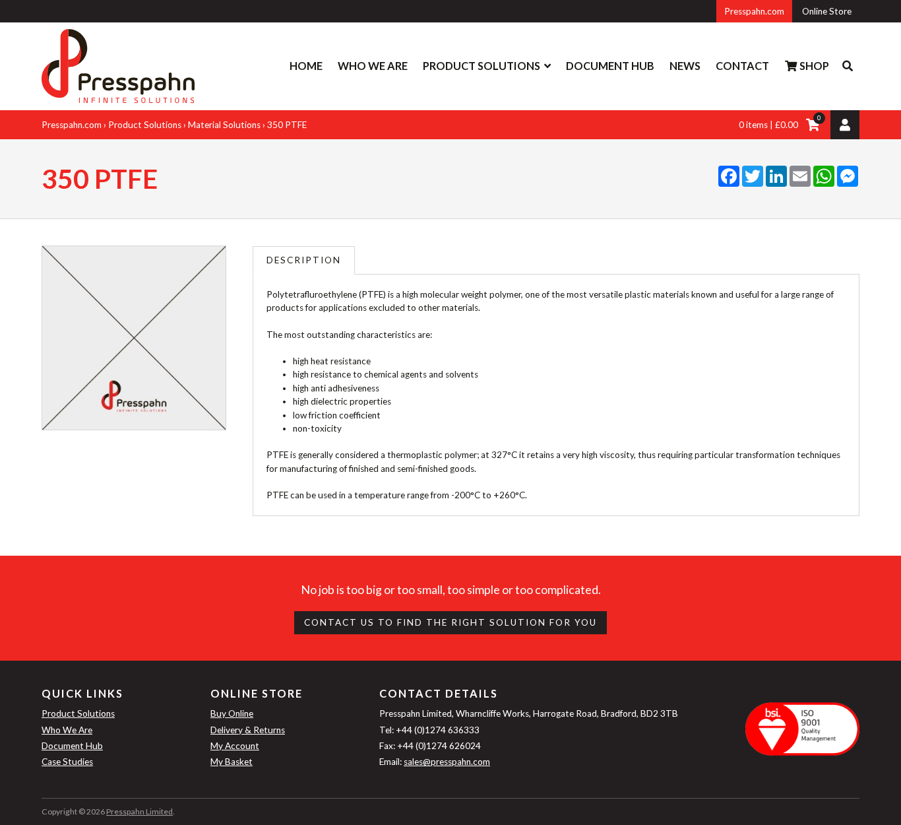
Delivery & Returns (247, 730)
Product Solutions (481, 65)
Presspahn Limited (139, 811)
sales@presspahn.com (447, 761)
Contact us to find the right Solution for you (450, 622)
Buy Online (231, 713)
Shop (813, 65)
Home (306, 65)
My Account (234, 746)
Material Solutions (224, 124)
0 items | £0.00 (768, 124)
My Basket (231, 761)
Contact (742, 65)
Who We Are (373, 65)
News (684, 65)
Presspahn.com (754, 11)
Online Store (827, 11)
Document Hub (610, 65)
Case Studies (67, 761)
